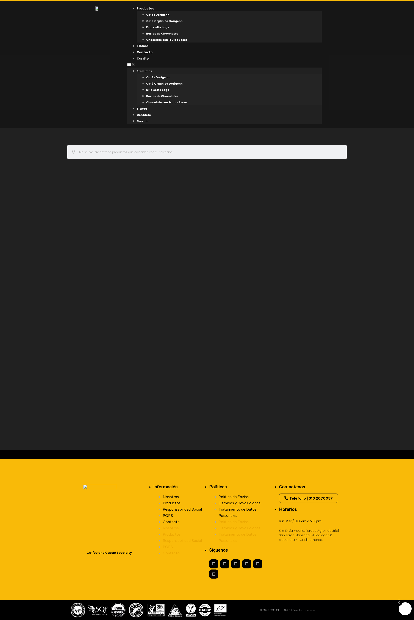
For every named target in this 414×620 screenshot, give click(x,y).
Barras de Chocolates (162, 33)
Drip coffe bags (157, 27)
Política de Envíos (234, 496)
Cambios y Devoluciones (239, 503)
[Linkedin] (257, 563)
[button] (224, 64)
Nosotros (171, 496)
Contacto (144, 115)
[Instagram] (213, 563)
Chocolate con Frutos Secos (166, 40)
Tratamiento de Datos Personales (237, 512)
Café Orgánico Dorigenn (164, 21)
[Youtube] (235, 563)
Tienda (142, 108)
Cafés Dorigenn (157, 15)
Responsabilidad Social (182, 509)
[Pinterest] (246, 563)
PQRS (168, 515)
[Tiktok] (213, 574)
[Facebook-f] (224, 563)
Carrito (143, 58)
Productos (144, 71)
